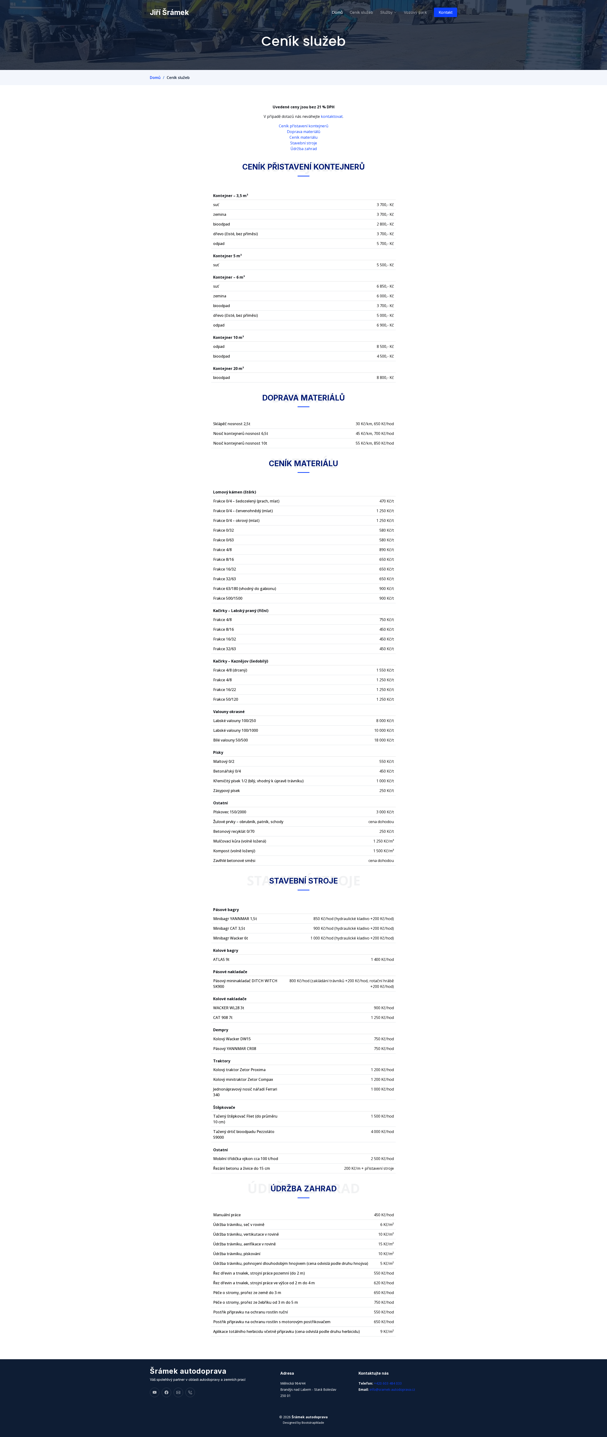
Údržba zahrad (303, 148)
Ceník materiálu (303, 137)
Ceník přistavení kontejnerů (303, 126)
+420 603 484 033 (388, 1383)
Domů (337, 12)
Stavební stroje (303, 143)
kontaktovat (332, 116)
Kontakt (445, 12)
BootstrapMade (313, 1422)
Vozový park (415, 12)
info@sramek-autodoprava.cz (392, 1389)
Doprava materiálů (303, 131)
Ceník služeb (361, 12)
